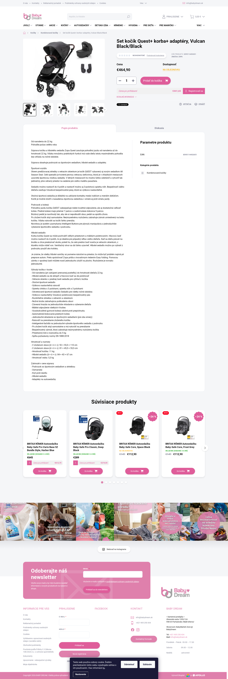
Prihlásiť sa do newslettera (97, 590)
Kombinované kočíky (156, 173)
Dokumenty (27, 656)
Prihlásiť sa (79, 645)
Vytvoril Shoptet (178, 675)
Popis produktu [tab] (69, 128)
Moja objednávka (30, 664)
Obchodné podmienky (32, 645)
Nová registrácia (79, 654)
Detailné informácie (125, 97)
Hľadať (128, 17)
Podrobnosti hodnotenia (155, 55)
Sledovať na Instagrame (116, 549)
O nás (25, 3)
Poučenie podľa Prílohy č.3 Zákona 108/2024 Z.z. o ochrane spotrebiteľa (38, 650)
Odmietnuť (129, 664)
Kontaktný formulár (144, 639)
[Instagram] (138, 629)
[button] (102, 482)
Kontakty (35, 3)
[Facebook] (133, 629)
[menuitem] (28, 25)
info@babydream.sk (144, 617)
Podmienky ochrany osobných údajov (80, 3)
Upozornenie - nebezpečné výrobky (37, 660)
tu (104, 668)
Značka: (177, 57)
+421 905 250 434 (143, 623)
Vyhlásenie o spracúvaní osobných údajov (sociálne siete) (37, 639)
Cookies (102, 3)
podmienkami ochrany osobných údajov (122, 582)
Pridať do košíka (152, 80)
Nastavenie (80, 674)
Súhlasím (147, 664)
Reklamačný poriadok (52, 3)
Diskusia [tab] (159, 128)
